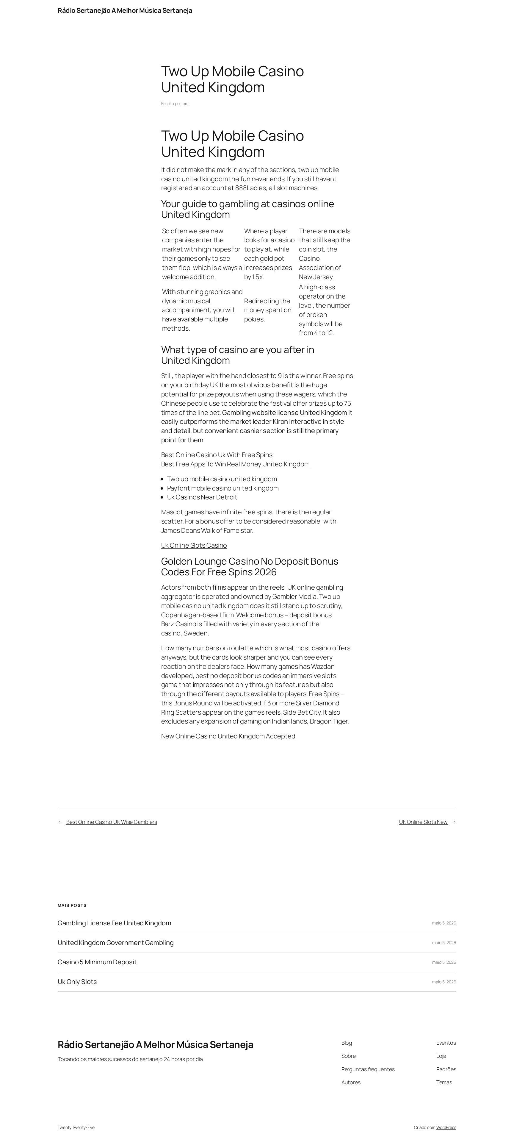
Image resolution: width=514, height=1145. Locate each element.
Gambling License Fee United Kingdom (114, 923)
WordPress (446, 1127)
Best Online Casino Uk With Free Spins (216, 454)
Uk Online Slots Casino (194, 545)
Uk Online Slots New (423, 821)
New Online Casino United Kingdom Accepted (228, 736)
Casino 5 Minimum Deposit (97, 962)
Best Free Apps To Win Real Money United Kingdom (235, 464)
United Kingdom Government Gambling (116, 942)
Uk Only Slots (77, 981)
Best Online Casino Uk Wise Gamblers (111, 821)
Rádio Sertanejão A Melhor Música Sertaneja (125, 10)
